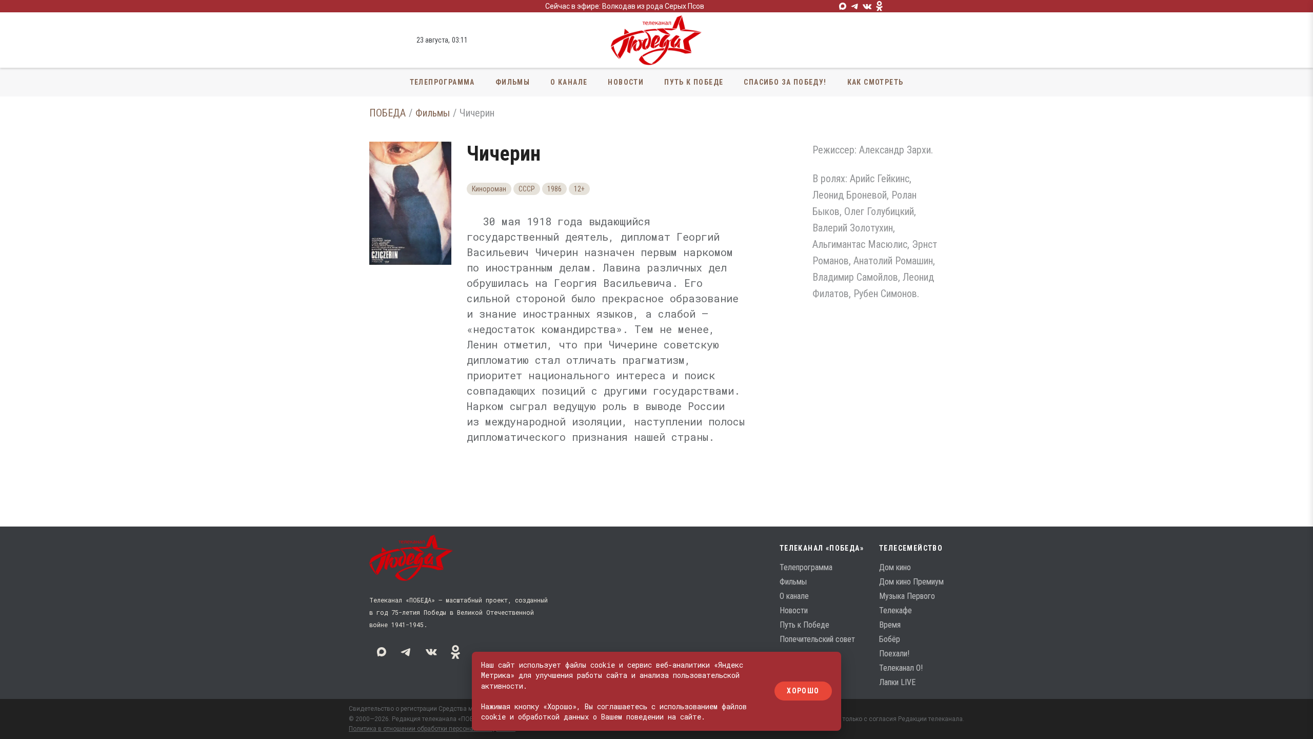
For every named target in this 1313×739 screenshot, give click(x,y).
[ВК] (867, 6)
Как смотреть (875, 82)
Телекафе (895, 610)
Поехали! (894, 653)
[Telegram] (855, 6)
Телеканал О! (901, 668)
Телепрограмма (442, 82)
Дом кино (895, 567)
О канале (568, 82)
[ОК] (879, 6)
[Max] (843, 6)
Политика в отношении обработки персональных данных (432, 728)
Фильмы (512, 82)
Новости (626, 82)
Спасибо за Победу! (785, 82)
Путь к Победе (693, 82)
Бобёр (889, 639)
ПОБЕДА (387, 113)
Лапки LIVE (897, 682)
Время (890, 625)
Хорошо (803, 691)
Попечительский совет (817, 639)
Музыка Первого (907, 596)
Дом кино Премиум (911, 582)
